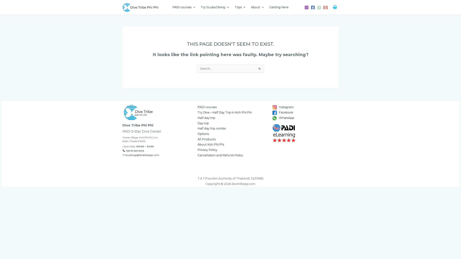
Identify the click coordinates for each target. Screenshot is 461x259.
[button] (193, 7)
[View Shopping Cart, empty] (335, 7)
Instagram (286, 107)
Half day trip (206, 118)
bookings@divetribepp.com (142, 155)
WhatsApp (286, 118)
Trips (238, 7)
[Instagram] (307, 7)
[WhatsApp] (319, 7)
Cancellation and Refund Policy (220, 155)
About (255, 7)
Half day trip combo (212, 128)
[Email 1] (325, 7)
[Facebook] (313, 7)
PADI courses (182, 7)
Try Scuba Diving (213, 7)
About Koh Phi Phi (211, 144)
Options (203, 134)
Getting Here (278, 7)
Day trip (203, 123)
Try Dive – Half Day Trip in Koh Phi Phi (225, 112)
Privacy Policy (207, 150)
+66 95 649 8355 (135, 150)
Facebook (285, 112)
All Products (207, 139)
